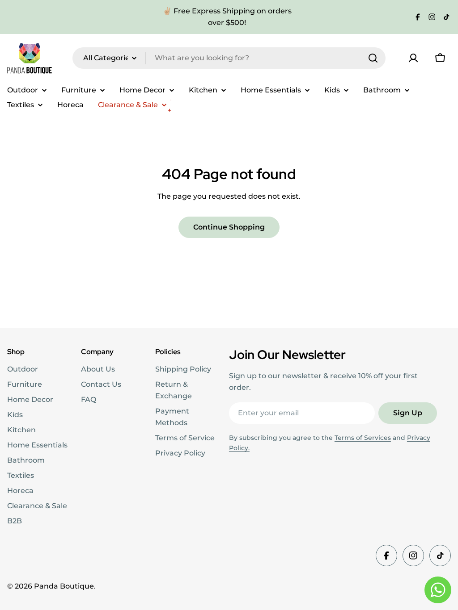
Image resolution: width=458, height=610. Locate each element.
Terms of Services (363, 438)
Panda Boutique (64, 586)
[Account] (413, 58)
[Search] (373, 58)
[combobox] (229, 58)
